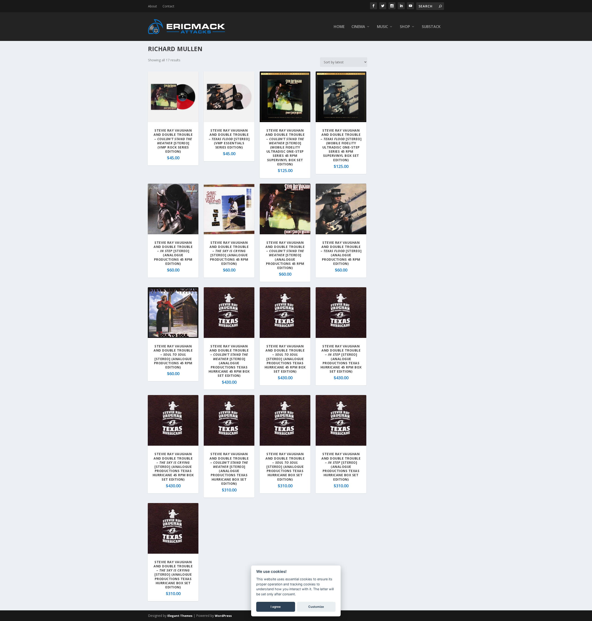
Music (382, 27)
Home (339, 27)
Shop (405, 27)
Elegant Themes (179, 616)
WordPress (223, 616)
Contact (168, 6)
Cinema (358, 27)
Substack (431, 27)
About (152, 6)
